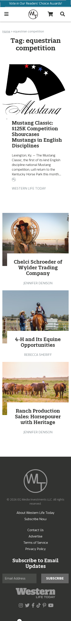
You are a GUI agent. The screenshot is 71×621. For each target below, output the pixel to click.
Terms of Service (35, 543)
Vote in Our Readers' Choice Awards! (35, 3)
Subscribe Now (35, 519)
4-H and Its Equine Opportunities (38, 342)
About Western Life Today (35, 513)
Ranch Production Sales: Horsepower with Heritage (38, 416)
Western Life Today (29, 188)
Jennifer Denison (37, 283)
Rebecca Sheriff (38, 355)
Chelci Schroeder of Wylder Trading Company (38, 267)
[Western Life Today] (33, 14)
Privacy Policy (35, 549)
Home (6, 31)
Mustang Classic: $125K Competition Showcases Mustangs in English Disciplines (37, 134)
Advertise (35, 536)
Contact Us (35, 530)
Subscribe (55, 578)
